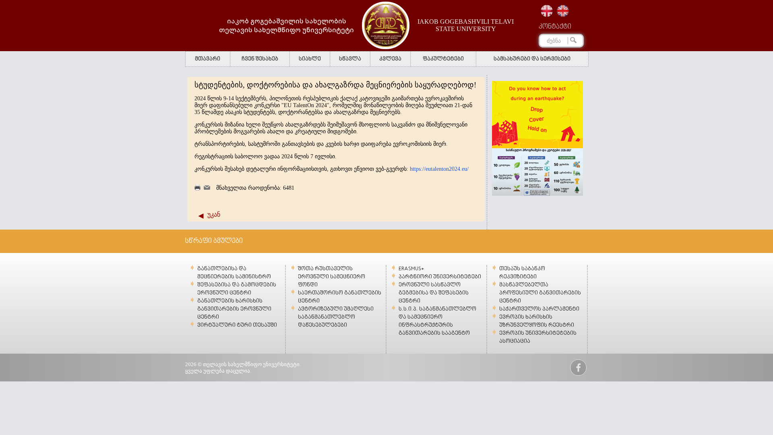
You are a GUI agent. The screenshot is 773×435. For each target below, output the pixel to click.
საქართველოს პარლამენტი (539, 309)
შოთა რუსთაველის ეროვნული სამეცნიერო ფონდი (331, 276)
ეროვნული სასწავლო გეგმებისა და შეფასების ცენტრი (434, 293)
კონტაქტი (555, 27)
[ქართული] (547, 11)
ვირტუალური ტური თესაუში (237, 325)
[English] (563, 11)
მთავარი (207, 59)
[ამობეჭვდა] (197, 189)
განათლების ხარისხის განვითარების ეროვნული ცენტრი (234, 309)
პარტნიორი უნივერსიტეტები (440, 276)
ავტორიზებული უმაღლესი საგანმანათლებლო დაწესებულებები (336, 317)
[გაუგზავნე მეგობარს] (207, 188)
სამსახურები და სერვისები (532, 59)
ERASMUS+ (411, 268)
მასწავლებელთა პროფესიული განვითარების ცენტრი (540, 293)
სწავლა (350, 59)
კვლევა (390, 59)
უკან (213, 214)
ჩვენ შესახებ (260, 59)
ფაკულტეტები (443, 59)
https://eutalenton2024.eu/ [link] (439, 169)
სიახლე (310, 59)
